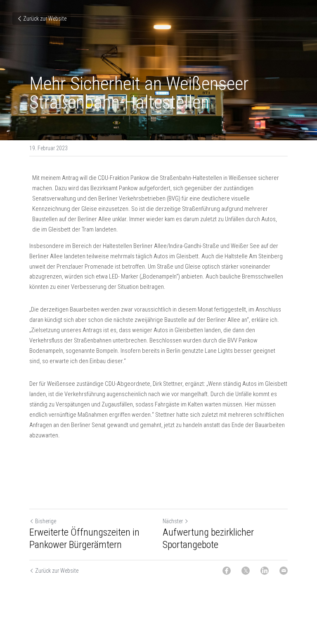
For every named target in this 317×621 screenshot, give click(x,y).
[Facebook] (226, 571)
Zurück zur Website (44, 18)
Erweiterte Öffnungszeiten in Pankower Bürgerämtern (84, 538)
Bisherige (45, 521)
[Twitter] (245, 571)
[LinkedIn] (264, 571)
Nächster (173, 521)
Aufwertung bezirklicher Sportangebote (208, 538)
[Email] (283, 571)
